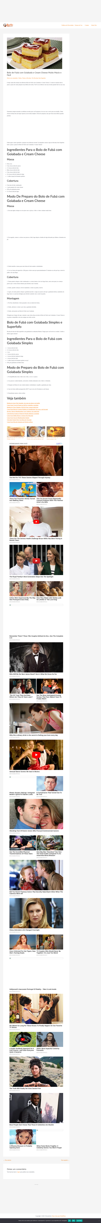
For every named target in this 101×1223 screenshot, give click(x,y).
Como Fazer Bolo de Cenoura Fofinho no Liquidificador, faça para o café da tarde (27, 409)
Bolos (20, 78)
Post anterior (7, 1160)
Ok (69, 1220)
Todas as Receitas (26, 78)
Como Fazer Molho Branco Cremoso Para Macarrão (20, 415)
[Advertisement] (47, 11)
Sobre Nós (94, 25)
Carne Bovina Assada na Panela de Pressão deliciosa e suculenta (23, 413)
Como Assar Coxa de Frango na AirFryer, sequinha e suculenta (22, 405)
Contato (87, 25)
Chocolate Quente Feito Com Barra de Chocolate (19, 420)
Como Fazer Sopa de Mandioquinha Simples (18, 417)
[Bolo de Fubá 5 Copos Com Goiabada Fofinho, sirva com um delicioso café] (36, 431)
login (18, 1172)
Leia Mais (79, 1220)
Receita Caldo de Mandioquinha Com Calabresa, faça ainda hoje (23, 411)
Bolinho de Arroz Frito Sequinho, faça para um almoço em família (23, 403)
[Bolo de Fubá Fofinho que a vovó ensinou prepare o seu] (56, 431)
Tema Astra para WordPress (59, 1216)
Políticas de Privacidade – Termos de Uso (72, 25)
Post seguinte (65, 1160)
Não (74, 1220)
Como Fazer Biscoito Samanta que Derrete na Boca (20, 422)
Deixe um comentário (12, 78)
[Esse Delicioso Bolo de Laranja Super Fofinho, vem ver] (16, 431)
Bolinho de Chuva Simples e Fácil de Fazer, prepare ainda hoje (22, 407)
